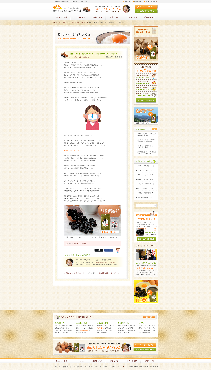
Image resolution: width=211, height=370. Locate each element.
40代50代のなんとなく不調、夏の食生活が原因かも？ (146, 134)
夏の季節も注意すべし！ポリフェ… (109, 273)
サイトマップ (89, 366)
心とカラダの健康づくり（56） (146, 188)
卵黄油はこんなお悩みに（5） (145, 175)
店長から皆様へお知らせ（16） (146, 197)
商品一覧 (57, 366)
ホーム (58, 22)
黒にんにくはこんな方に (79, 22)
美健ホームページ (116, 366)
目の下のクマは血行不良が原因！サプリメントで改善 (146, 146)
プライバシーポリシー (102, 366)
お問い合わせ (67, 366)
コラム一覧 (91, 273)
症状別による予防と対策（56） (146, 179)
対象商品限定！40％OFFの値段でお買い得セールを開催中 (146, 152)
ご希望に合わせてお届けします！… (74, 273)
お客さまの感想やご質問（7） (145, 193)
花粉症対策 (82, 244)
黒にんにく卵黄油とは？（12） (146, 166)
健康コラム (66, 22)
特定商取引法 (78, 366)
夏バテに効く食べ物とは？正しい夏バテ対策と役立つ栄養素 (146, 140)
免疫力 (76, 244)
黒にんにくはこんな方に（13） (146, 170)
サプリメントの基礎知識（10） (146, 184)
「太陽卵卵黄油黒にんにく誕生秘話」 (104, 262)
